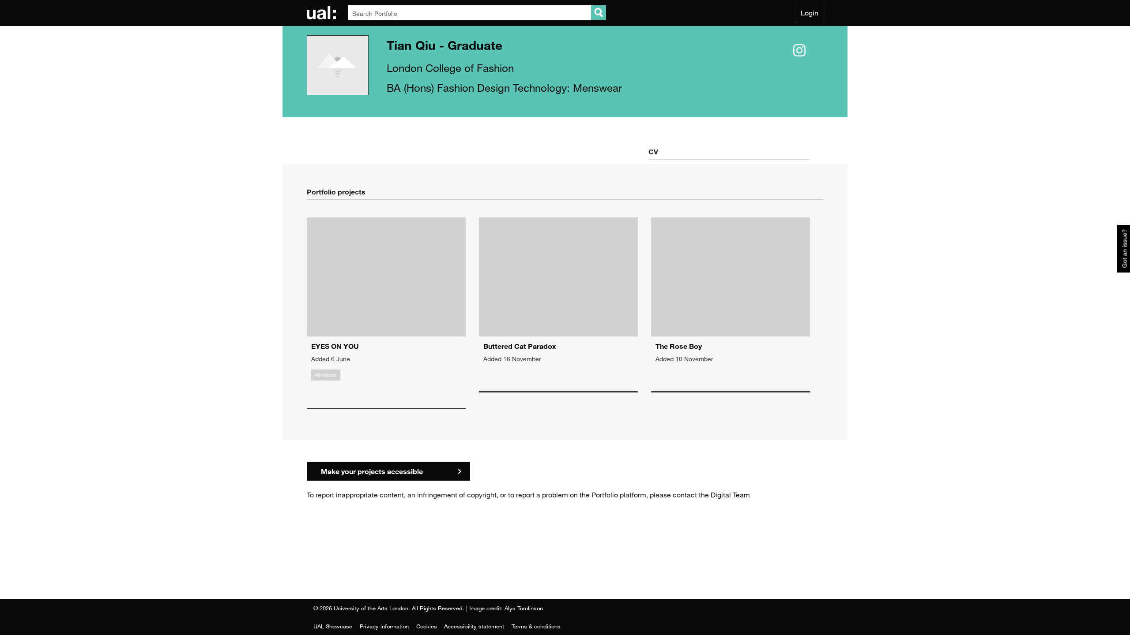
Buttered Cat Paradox (519, 346)
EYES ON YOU (335, 346)
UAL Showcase (332, 626)
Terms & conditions (536, 626)
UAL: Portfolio (323, 12)
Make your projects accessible (372, 471)
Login (809, 12)
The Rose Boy (678, 346)
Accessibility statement (474, 626)
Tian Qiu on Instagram (799, 50)
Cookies (426, 626)
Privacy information (384, 626)
